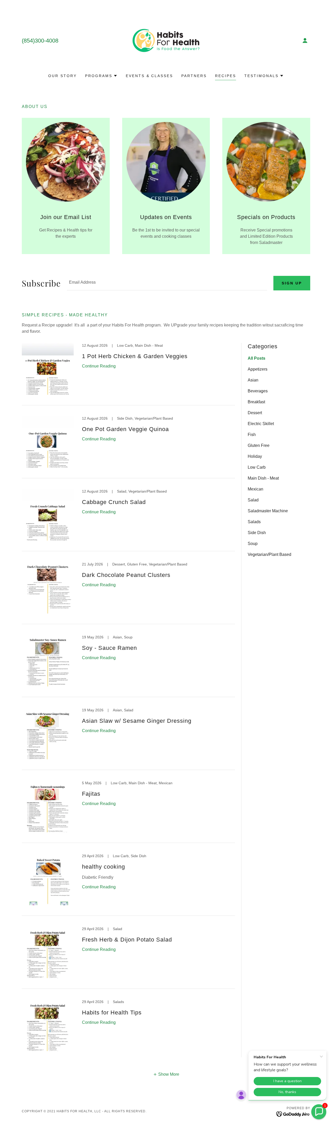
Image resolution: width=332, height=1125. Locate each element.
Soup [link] (253, 543)
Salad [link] (253, 500)
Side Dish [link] (257, 532)
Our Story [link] (62, 76)
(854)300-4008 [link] (40, 40)
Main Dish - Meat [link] (263, 478)
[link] (166, 40)
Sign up (292, 283)
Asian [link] (253, 380)
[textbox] (167, 283)
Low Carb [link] (257, 467)
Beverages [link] (258, 391)
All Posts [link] (256, 358)
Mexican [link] (255, 489)
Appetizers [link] (257, 369)
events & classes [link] (149, 76)
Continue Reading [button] (99, 366)
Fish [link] (252, 434)
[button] (305, 40)
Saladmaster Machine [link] (268, 511)
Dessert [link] (255, 413)
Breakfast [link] (256, 402)
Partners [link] (194, 76)
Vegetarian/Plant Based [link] (269, 554)
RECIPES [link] (225, 76)
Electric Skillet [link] (261, 423)
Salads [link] (254, 522)
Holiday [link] (255, 456)
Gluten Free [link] (258, 445)
